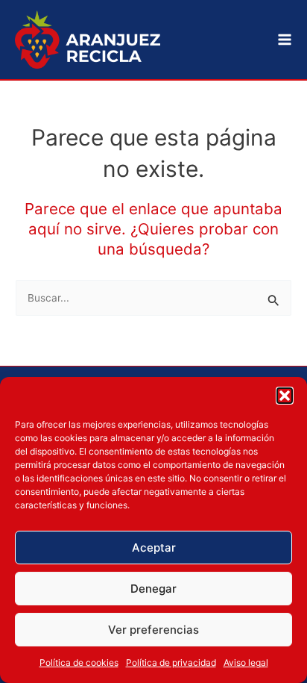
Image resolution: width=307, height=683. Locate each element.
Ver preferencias (153, 630)
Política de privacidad (171, 662)
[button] (284, 395)
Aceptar (154, 547)
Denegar (153, 588)
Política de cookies (78, 662)
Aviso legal (246, 662)
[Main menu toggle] (285, 40)
